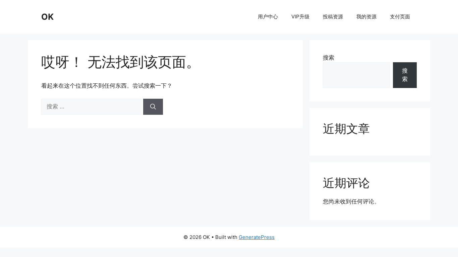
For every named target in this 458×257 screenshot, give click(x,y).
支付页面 (400, 16)
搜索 (328, 57)
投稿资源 (333, 16)
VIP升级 (300, 16)
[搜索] (153, 107)
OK (47, 17)
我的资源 (366, 16)
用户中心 (268, 16)
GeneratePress (257, 237)
